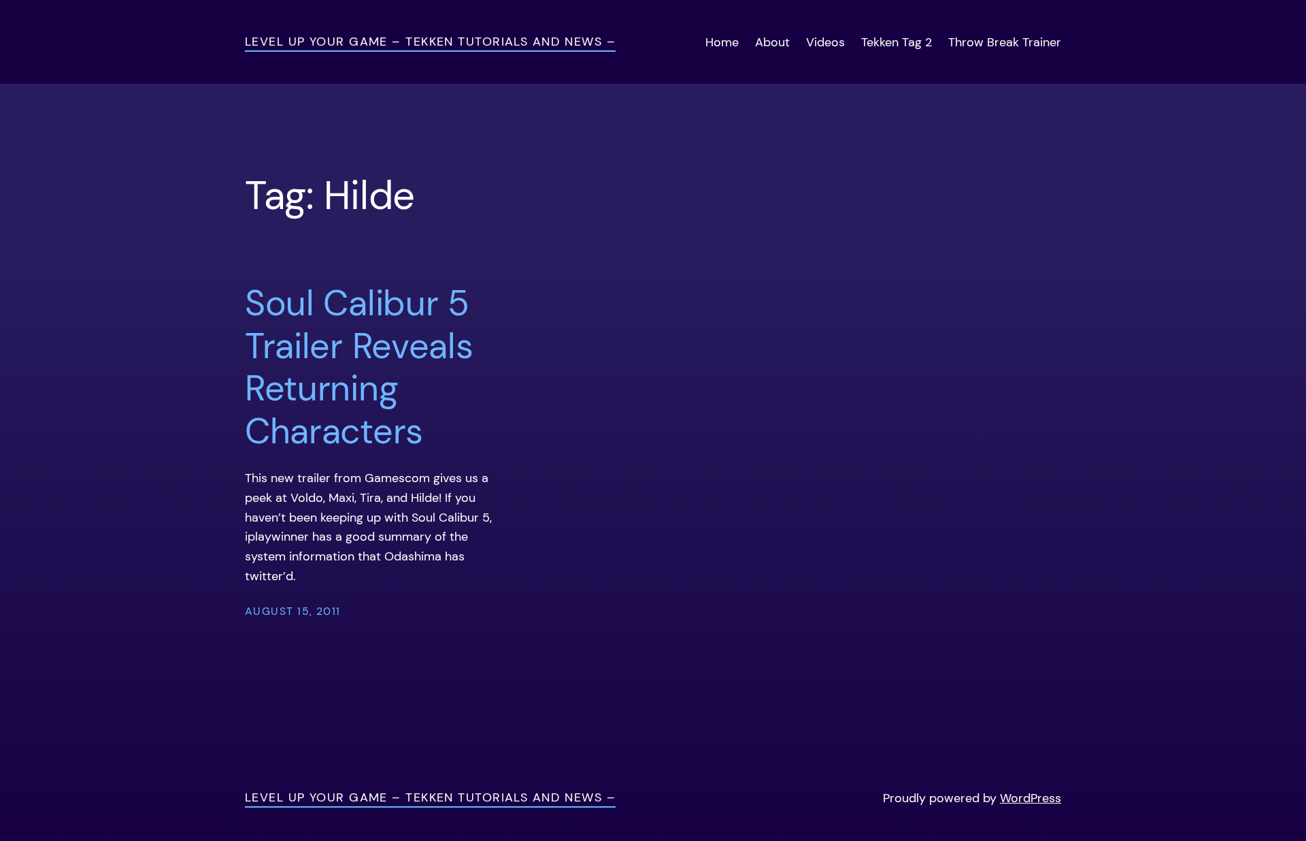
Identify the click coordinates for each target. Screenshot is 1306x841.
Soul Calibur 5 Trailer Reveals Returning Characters (359, 367)
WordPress (1030, 798)
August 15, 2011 (293, 611)
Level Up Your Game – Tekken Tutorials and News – (430, 41)
